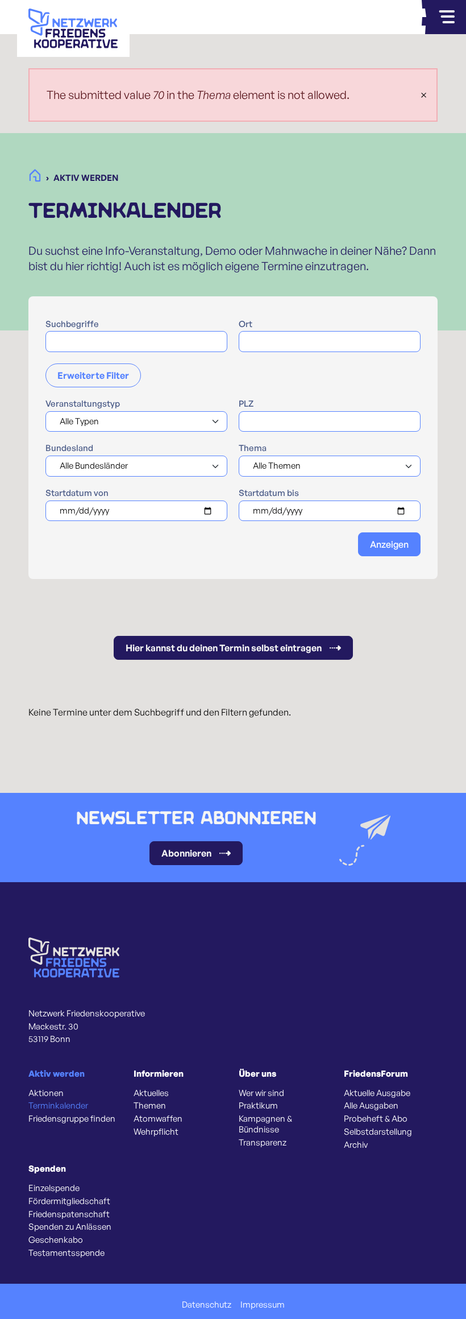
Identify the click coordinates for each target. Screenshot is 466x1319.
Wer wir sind (261, 1093)
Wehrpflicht (156, 1132)
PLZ (246, 404)
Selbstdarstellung (378, 1132)
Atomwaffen (158, 1119)
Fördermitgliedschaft (69, 1201)
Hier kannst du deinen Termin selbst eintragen (224, 648)
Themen (150, 1106)
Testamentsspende (66, 1253)
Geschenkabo (55, 1240)
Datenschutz (206, 1305)
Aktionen (46, 1093)
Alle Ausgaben (371, 1106)
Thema (253, 448)
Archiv (356, 1145)
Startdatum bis (269, 493)
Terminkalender (58, 1106)
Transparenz (262, 1143)
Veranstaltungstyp (82, 404)
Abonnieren (186, 853)
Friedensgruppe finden (71, 1119)
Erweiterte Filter (93, 375)
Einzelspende (54, 1188)
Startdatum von (77, 493)
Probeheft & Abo (375, 1119)
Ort (245, 324)
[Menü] (446, 17)
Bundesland (69, 448)
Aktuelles (151, 1093)
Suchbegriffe (72, 324)
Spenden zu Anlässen (69, 1227)
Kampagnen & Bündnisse (265, 1124)
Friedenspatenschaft (69, 1214)
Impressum (262, 1305)
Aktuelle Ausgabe (377, 1093)
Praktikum (258, 1106)
